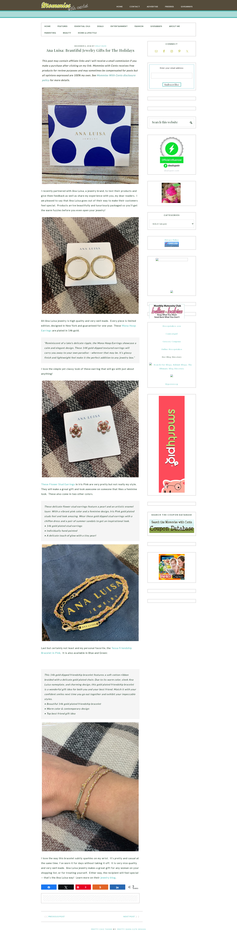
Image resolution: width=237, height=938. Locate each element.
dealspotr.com (171, 170)
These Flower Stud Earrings (58, 484)
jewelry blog (108, 877)
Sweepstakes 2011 (172, 326)
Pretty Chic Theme (101, 929)
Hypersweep (171, 384)
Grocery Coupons (172, 341)
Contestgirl (172, 333)
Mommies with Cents (65, 7)
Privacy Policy (172, 240)
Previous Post (56, 916)
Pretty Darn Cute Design (131, 929)
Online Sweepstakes (171, 349)
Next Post (129, 916)
